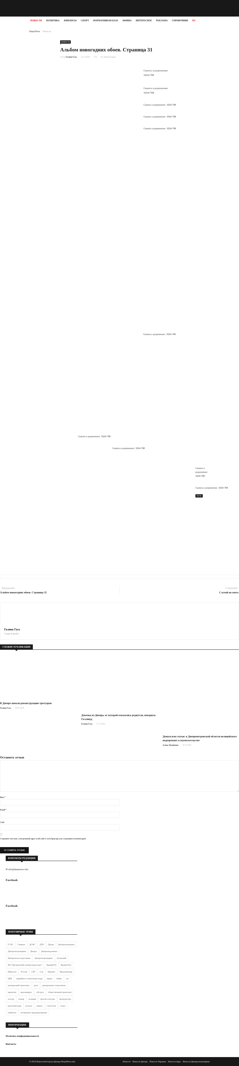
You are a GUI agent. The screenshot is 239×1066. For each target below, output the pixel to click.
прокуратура (65, 999)
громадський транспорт (19, 985)
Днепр (51, 944)
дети (36, 985)
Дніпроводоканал (49, 951)
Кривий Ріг (51, 965)
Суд (41, 971)
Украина (51, 971)
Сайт (2, 822)
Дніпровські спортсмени (19, 958)
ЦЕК (10, 978)
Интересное (144, 20)
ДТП (42, 944)
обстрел (40, 992)
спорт (63, 1006)
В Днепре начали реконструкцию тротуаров (26, 703)
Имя (2, 797)
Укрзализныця (65, 971)
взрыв (49, 978)
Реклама (162, 20)
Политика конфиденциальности (22, 1036)
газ (67, 978)
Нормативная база (105, 20)
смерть (39, 1006)
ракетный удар (14, 1006)
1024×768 (149, 75)
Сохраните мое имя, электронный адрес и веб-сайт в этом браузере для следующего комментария (43, 839)
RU (194, 20)
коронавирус (26, 992)
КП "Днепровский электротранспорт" (25, 965)
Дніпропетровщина (44, 958)
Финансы (70, 20)
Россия (24, 971)
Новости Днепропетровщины (196, 1061)
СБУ (33, 971)
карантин (12, 992)
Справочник (180, 20)
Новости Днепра (140, 1061)
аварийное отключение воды (29, 978)
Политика (53, 20)
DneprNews (34, 31)
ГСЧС (10, 944)
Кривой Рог (66, 965)
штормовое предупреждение (34, 1012)
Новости (36, 20)
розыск (29, 1006)
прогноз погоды (47, 999)
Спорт (85, 20)
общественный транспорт (60, 992)
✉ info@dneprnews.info (17, 869)
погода (11, 999)
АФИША (127, 20)
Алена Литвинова (170, 745)
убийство (12, 1012)
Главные (21, 944)
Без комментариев (108, 57)
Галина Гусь (71, 57)
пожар (21, 999)
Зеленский (61, 958)
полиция (32, 999)
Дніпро (33, 951)
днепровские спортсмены (54, 985)
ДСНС (32, 944)
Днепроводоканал (66, 944)
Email (3, 810)
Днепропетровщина (17, 951)
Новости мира (174, 1061)
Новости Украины (158, 1061)
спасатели (51, 1006)
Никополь (12, 971)
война (59, 978)
